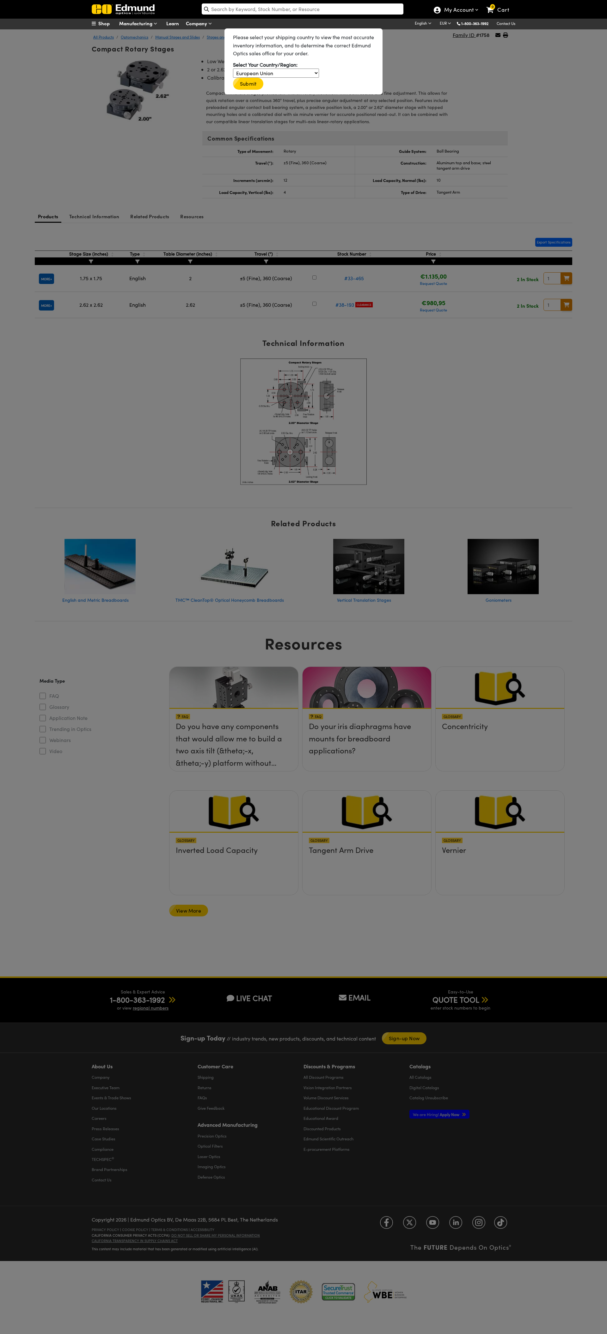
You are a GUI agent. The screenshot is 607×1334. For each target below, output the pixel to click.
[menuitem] (107, 23)
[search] (302, 9)
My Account (458, 10)
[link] (500, 5)
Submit (248, 83)
